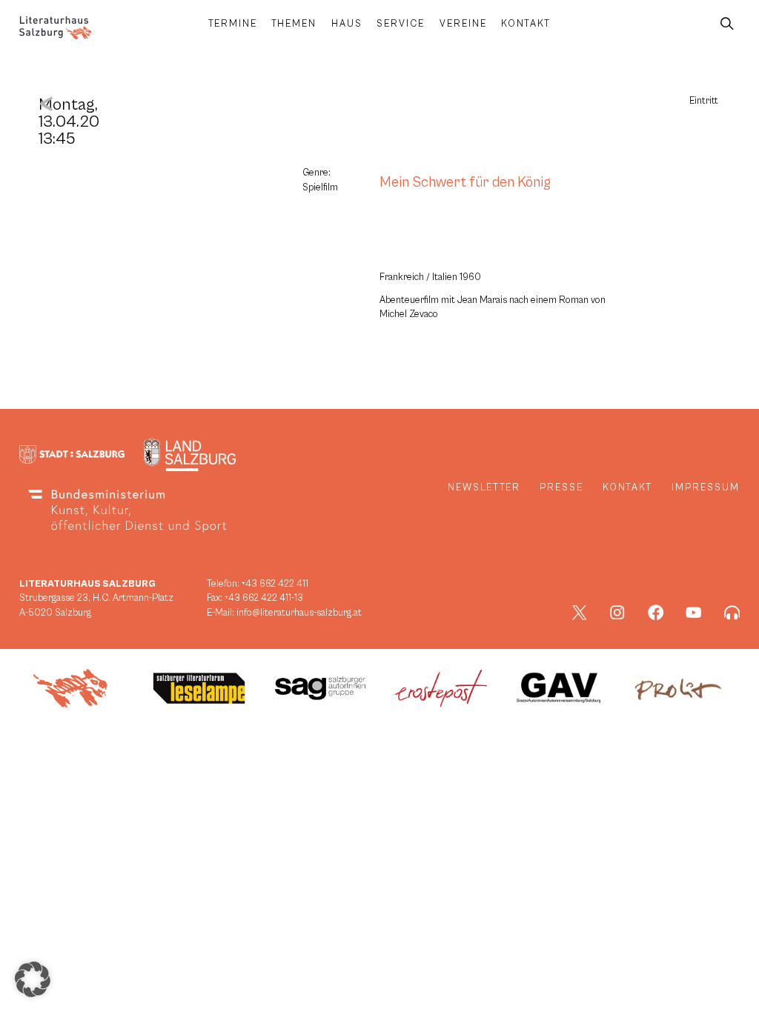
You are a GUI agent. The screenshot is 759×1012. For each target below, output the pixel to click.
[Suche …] (727, 24)
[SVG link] (55, 27)
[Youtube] (694, 613)
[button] (32, 979)
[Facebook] (656, 613)
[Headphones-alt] (732, 613)
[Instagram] (617, 613)
